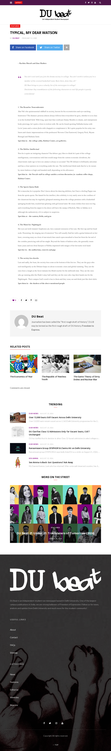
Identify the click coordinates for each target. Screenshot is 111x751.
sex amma (33, 458)
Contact (14, 637)
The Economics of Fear (21, 376)
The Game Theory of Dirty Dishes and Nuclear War (87, 378)
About (13, 629)
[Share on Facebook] (8, 72)
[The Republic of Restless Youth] (55, 364)
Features (15, 26)
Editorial (14, 689)
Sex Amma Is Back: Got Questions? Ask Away (51, 462)
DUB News (33, 413)
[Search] (100, 2)
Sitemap (14, 652)
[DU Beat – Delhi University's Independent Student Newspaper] (55, 15)
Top (56, 745)
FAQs (12, 645)
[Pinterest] (8, 86)
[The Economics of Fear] (23, 364)
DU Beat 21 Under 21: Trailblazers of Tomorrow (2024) (55, 533)
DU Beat (16, 38)
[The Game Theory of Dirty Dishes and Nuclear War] (87, 364)
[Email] (8, 94)
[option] (55, 514)
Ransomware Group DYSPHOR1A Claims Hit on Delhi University (59, 448)
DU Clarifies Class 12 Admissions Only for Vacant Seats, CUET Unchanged (59, 433)
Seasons (14, 705)
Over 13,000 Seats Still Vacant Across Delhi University (38, 3)
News (12, 674)
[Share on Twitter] (8, 79)
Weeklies (14, 697)
